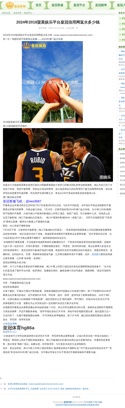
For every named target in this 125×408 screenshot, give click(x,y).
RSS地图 (88, 402)
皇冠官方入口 (10, 331)
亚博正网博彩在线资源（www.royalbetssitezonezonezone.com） (36, 384)
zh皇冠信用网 (10, 323)
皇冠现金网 (80, 405)
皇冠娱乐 (96, 254)
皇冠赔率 (101, 5)
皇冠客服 (57, 5)
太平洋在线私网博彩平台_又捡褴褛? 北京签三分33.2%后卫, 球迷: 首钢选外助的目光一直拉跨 (48, 389)
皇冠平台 (79, 5)
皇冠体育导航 (61, 405)
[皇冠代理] (15, 5)
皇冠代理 (17, 13)
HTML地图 (97, 402)
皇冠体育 (71, 405)
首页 (39, 5)
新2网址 (95, 405)
